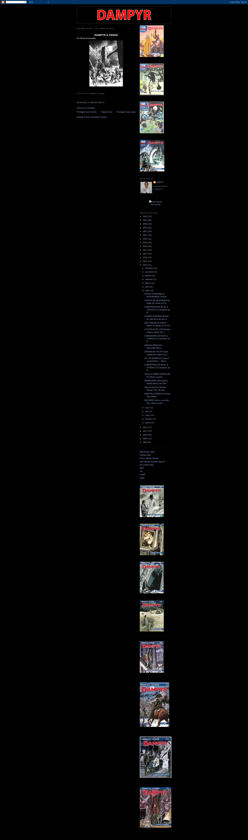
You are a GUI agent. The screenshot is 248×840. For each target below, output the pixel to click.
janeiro (148, 423)
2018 (145, 246)
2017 (145, 250)
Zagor (142, 478)
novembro (149, 272)
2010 (145, 435)
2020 (145, 239)
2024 (145, 224)
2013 (145, 265)
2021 (145, 235)
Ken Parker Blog (146, 465)
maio (147, 408)
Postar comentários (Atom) (95, 117)
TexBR (142, 475)
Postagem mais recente (86, 112)
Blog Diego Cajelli (147, 452)
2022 (145, 231)
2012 (145, 427)
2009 (145, 439)
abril (147, 411)
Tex (141, 471)
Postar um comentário (86, 108)
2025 (145, 220)
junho (147, 290)
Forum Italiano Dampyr (149, 458)
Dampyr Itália (145, 455)
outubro (148, 276)
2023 (145, 228)
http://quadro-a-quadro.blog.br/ (152, 461)
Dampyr (159, 182)
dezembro (149, 268)
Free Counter (155, 205)
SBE (142, 468)
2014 (145, 261)
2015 (145, 257)
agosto (148, 283)
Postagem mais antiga (126, 112)
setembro (149, 279)
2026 (145, 216)
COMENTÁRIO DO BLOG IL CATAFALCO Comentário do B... (157, 310)
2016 (145, 254)
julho (147, 287)
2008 (145, 442)
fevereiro (149, 419)
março (148, 415)
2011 (145, 431)
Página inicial (106, 112)
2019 (145, 243)
